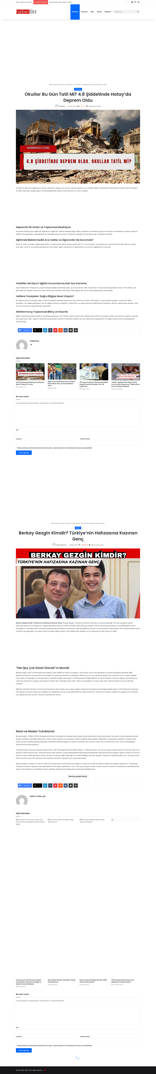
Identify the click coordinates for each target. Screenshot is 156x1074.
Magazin (108, 12)
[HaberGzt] (26, 11)
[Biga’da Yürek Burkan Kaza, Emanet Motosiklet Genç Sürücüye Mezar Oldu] (62, 371)
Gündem (75, 12)
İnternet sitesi (85, 439)
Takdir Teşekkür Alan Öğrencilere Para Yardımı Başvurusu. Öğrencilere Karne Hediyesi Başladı (125, 384)
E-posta (19, 439)
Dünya (99, 12)
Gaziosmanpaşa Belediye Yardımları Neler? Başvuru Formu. (30, 383)
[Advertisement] (63, 35)
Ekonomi (84, 12)
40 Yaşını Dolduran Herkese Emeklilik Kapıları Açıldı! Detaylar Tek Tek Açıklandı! (94, 384)
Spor (92, 12)
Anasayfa (54, 84)
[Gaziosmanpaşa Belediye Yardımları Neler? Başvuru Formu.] (30, 371)
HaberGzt (62, 106)
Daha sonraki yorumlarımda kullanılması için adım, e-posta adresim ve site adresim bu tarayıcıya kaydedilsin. (55, 448)
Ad (17, 430)
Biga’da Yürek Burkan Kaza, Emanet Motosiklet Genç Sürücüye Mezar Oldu (61, 383)
